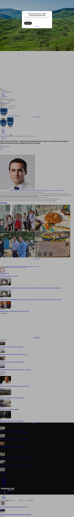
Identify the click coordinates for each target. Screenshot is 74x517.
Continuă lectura (37, 26)
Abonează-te (27, 23)
